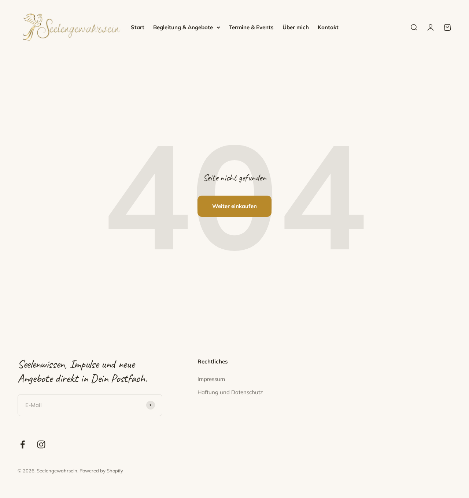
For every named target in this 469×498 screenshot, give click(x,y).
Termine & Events (251, 27)
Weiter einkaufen (234, 206)
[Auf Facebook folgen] (22, 444)
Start (137, 27)
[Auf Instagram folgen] (41, 444)
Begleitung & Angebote (183, 27)
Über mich (295, 27)
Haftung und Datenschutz (230, 392)
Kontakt (328, 27)
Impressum (211, 379)
